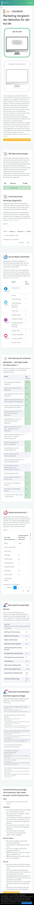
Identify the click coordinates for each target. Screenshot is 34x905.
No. (5, 231)
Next (28, 242)
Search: (5, 224)
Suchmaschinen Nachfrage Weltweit (23, 537)
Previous (21, 242)
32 (23, 591)
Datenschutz (17, 903)
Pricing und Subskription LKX (11, 893)
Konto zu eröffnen (14, 220)
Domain (11, 231)
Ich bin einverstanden (26, 903)
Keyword (20, 231)
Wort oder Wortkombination (9, 538)
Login (30, 3)
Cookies (10, 895)
